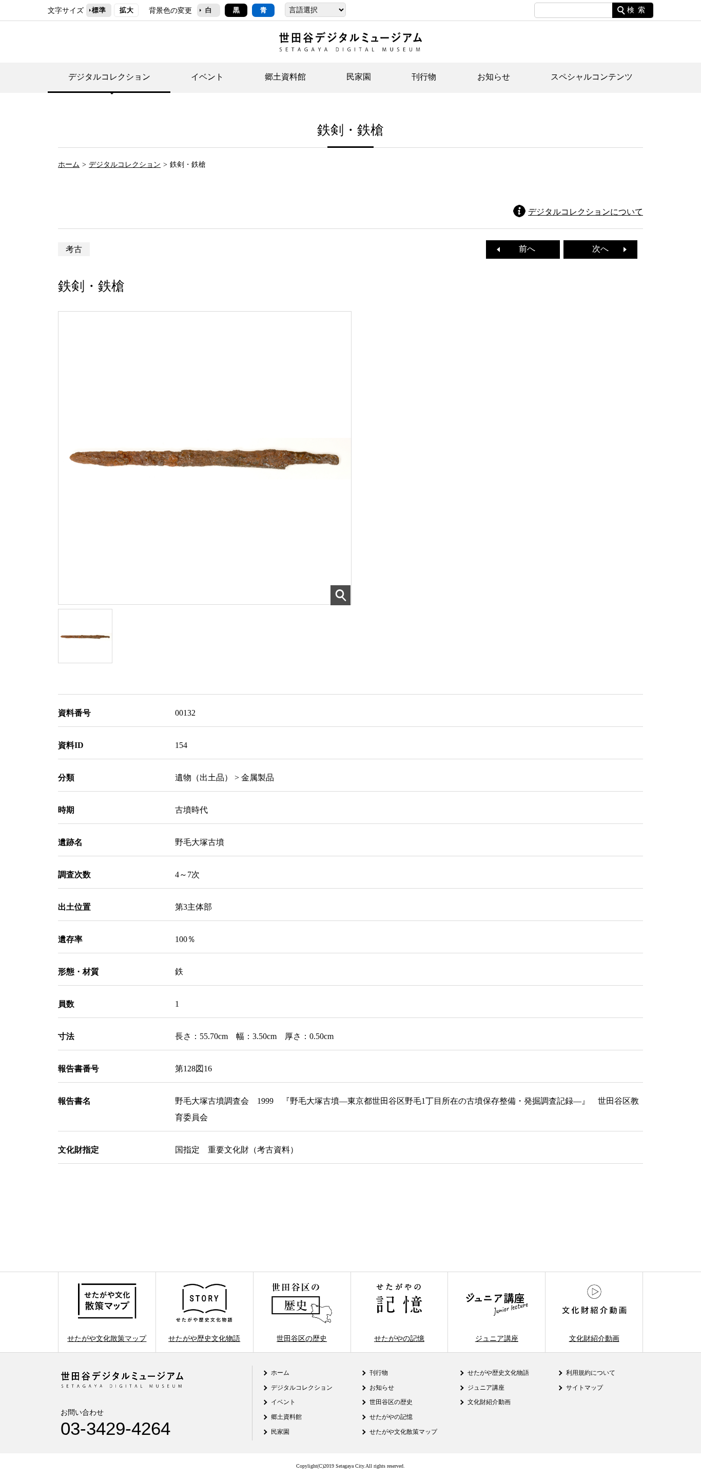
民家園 (358, 76)
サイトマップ (584, 1387)
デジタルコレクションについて (585, 211)
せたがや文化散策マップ (106, 1337)
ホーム (69, 164)
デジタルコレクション (109, 76)
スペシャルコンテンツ (592, 76)
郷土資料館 (285, 76)
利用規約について (590, 1372)
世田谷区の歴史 (302, 1337)
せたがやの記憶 (399, 1337)
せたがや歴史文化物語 (204, 1337)
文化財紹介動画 (594, 1337)
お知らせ (493, 76)
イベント (207, 76)
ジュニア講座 (496, 1337)
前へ (523, 248)
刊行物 (424, 76)
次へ (604, 248)
